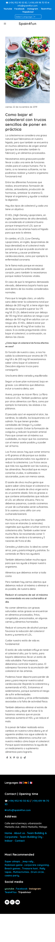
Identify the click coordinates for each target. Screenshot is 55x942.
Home (8, 833)
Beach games (12, 868)
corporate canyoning (36, 864)
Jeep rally (27, 861)
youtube (9, 888)
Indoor (9, 840)
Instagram (33, 8)
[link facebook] (7, 902)
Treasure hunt (30, 868)
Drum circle (37, 872)
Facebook (19, 8)
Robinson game (14, 864)
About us (19, 833)
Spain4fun (27, 24)
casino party (12, 875)
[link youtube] (17, 902)
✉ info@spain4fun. (18, 810)
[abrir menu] (5, 23)
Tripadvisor (28, 12)
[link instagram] (12, 902)
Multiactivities (21, 872)
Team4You (46, 8)
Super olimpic (12, 861)
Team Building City (31, 836)
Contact (20, 840)
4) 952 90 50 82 (19, 800)
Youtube (8, 8)
